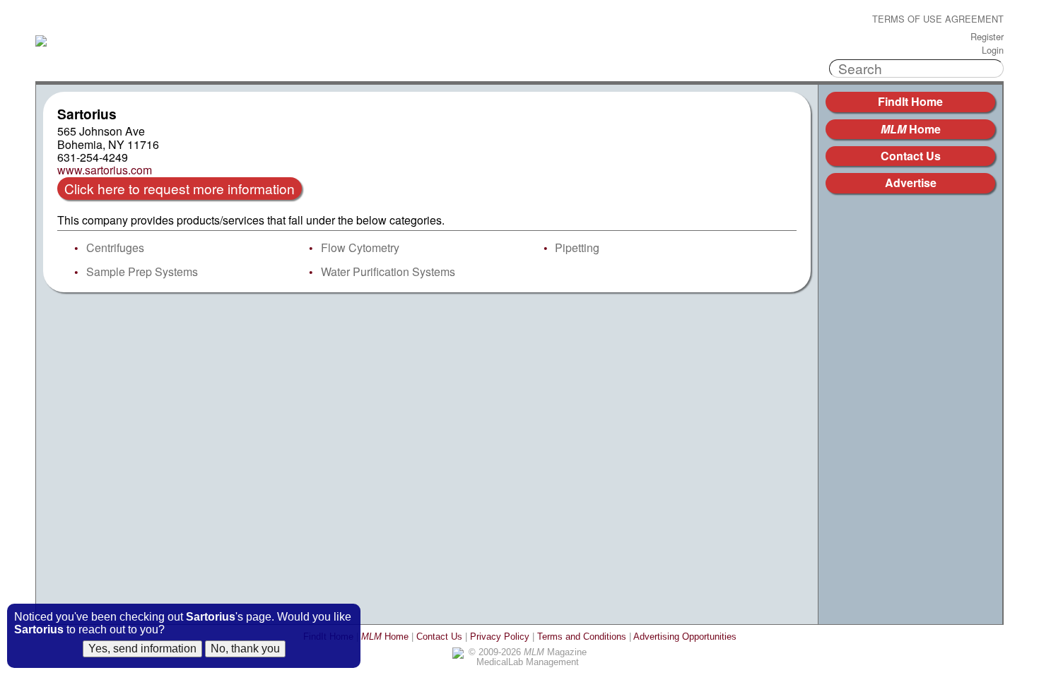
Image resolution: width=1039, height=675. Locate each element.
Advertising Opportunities (684, 636)
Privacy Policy (499, 636)
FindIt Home (910, 101)
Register (987, 37)
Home (911, 129)
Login (993, 50)
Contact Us (911, 156)
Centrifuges (115, 247)
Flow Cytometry (360, 247)
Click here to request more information (179, 188)
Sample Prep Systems (142, 271)
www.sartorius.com (104, 170)
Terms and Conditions (581, 636)
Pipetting (577, 247)
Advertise (911, 182)
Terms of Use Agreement (938, 19)
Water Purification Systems (388, 271)
